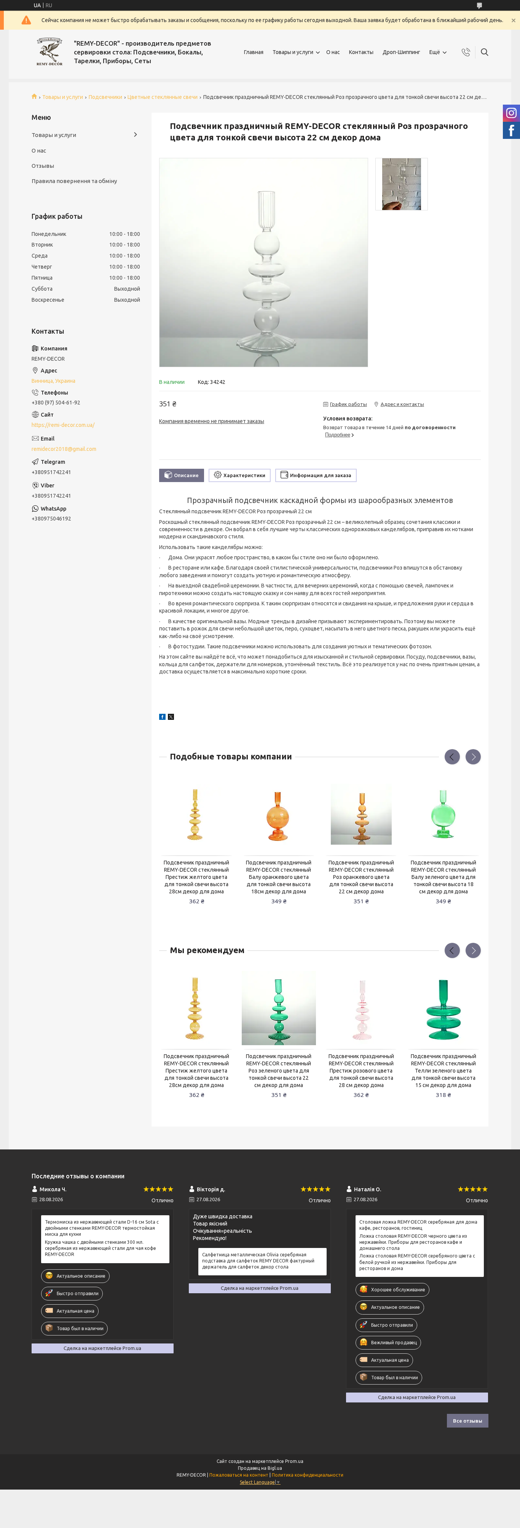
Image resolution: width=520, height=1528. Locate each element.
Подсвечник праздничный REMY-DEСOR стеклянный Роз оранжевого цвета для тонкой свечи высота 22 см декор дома (361, 877)
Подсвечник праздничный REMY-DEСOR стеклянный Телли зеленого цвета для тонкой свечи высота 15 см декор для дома (443, 1070)
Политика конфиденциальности (307, 1474)
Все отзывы (467, 1420)
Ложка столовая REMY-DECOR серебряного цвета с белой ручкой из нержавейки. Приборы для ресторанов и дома (417, 1261)
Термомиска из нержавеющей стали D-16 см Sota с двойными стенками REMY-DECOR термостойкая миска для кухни (102, 1228)
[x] (171, 718)
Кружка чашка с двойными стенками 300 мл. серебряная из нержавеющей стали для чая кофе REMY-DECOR (100, 1248)
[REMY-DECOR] (50, 52)
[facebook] (162, 718)
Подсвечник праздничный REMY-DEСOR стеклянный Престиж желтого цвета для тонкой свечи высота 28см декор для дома (196, 877)
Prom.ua (294, 1461)
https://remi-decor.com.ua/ (63, 425)
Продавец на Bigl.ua (260, 1468)
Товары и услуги (293, 52)
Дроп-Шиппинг (401, 52)
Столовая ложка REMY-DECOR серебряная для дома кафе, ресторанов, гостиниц (418, 1224)
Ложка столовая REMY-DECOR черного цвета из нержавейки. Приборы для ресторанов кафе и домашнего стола (413, 1242)
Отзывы (43, 165)
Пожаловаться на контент (238, 1474)
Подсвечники (105, 97)
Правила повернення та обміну (74, 181)
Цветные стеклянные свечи (163, 97)
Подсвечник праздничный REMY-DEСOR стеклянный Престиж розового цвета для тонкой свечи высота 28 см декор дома (361, 1070)
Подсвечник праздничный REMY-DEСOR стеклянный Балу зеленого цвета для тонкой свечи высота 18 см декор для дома (443, 877)
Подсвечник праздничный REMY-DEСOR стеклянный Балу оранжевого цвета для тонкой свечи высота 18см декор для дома (278, 877)
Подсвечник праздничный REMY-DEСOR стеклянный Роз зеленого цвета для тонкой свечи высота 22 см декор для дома (278, 1070)
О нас (333, 52)
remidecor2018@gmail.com (64, 449)
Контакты (361, 52)
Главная (253, 52)
